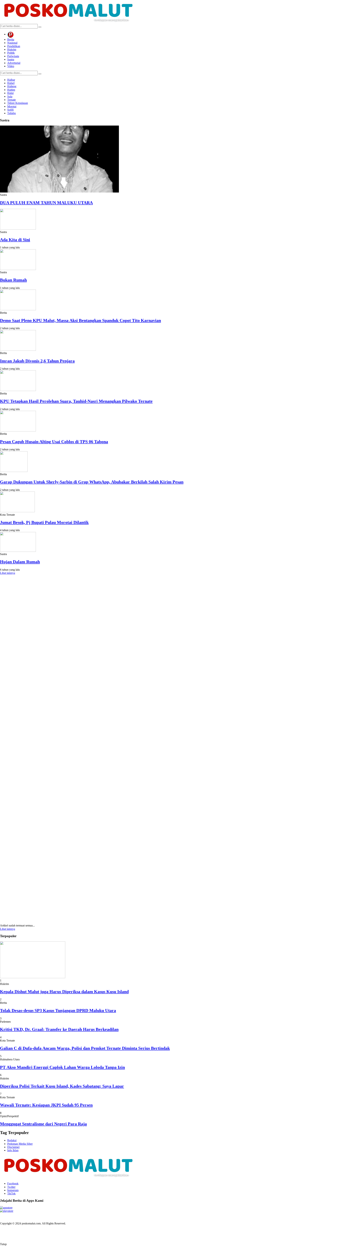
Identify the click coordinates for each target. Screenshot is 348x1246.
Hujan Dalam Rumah (20, 561)
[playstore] (6, 1210)
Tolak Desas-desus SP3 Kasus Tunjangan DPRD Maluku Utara (58, 1010)
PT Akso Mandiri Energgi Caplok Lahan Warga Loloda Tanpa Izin (62, 1067)
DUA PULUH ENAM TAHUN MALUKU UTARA (46, 202)
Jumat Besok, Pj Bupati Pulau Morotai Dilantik (44, 522)
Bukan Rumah (13, 280)
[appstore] (6, 1207)
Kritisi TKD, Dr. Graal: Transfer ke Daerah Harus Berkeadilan (59, 1029)
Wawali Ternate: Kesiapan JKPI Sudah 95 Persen (46, 1105)
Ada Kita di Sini (15, 239)
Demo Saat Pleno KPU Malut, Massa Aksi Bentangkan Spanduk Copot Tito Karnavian (80, 320)
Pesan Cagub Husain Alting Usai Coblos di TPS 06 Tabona (54, 441)
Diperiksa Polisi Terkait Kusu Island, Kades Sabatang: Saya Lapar (62, 1086)
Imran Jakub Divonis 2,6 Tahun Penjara (37, 361)
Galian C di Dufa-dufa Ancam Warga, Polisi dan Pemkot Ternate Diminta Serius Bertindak (85, 1048)
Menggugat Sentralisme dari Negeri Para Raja (43, 1124)
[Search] (39, 27)
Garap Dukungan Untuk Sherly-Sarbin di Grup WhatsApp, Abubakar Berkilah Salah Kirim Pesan (91, 482)
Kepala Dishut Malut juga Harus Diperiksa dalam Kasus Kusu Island (64, 991)
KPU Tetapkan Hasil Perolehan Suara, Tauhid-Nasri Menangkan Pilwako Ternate (76, 401)
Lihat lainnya (7, 572)
